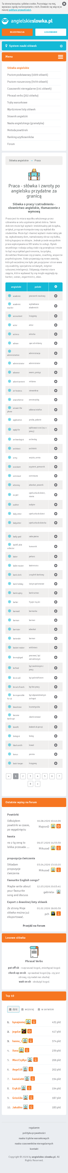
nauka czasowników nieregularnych (34, 1143)
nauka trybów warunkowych (34, 1138)
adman (15, 343)
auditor (16, 505)
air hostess (17, 391)
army (15, 458)
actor (15, 325)
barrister (16, 629)
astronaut (17, 476)
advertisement (19, 382)
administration (13, 355)
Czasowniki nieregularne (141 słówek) (29, 88)
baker (15, 557)
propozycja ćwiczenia (21, 858)
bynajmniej (18, 1022)
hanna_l (17, 1041)
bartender (17, 638)
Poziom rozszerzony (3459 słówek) (27, 81)
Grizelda (17, 1098)
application (17, 420)
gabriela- (49, 892)
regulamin (34, 1127)
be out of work (18, 687)
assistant (17, 467)
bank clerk (17, 575)
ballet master (18, 566)
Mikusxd (44, 848)
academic (17, 296)
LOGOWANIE (50, 32)
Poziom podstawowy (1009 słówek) (27, 74)
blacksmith (17, 745)
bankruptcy (17, 593)
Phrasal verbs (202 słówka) (22, 95)
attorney (16, 485)
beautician (17, 707)
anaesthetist (18, 400)
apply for (16, 430)
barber (15, 602)
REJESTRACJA (17, 32)
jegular (16, 1031)
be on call (16, 678)
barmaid (16, 611)
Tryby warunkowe (17, 102)
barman (16, 620)
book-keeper (18, 763)
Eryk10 (16, 1088)
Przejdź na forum (34, 926)
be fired (16, 668)
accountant (17, 316)
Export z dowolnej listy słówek (27, 902)
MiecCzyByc (19, 1060)
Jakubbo (17, 1107)
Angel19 (17, 1069)
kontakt (34, 1148)
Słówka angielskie (18, 68)
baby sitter (17, 514)
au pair (15, 495)
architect (16, 449)
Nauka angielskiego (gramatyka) (25, 123)
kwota (11, 836)
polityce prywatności (20, 10)
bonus (15, 754)
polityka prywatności (34, 1133)
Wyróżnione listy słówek (21, 109)
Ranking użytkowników (20, 137)
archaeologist (18, 439)
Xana (15, 1050)
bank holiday (18, 584)
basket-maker (18, 648)
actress (16, 334)
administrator (18, 363)
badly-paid (17, 537)
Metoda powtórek (17, 130)
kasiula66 (18, 1079)
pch (47, 914)
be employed (18, 657)
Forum (11, 144)
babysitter (17, 523)
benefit (16, 727)
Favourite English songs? (23, 880)
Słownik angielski (17, 116)
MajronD (44, 826)
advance (16, 372)
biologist (16, 736)
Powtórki (13, 814)
